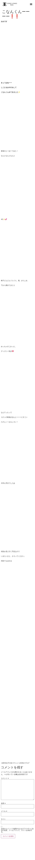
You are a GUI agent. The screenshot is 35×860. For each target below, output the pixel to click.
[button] (31, 4)
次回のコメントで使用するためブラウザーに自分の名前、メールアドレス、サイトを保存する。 (17, 830)
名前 (3, 803)
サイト (3, 819)
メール (4, 811)
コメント (5, 778)
